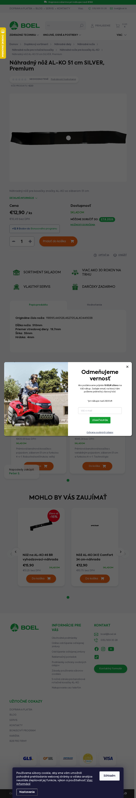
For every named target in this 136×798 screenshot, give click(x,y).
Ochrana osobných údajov (100, 432)
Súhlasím (109, 776)
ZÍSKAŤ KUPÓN (100, 420)
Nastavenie (27, 792)
